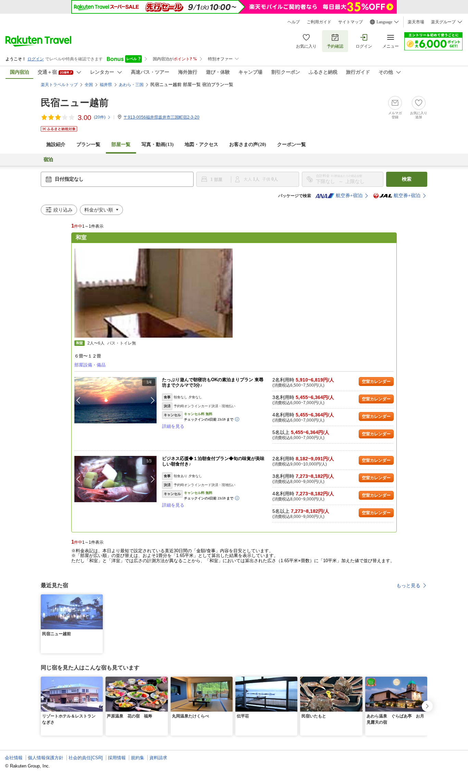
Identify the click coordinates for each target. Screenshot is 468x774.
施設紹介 (55, 144)
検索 (406, 179)
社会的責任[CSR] (86, 757)
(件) (100, 117)
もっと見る (408, 585)
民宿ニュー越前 (75, 102)
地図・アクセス (201, 144)
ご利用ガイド (319, 22)
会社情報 (14, 757)
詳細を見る (173, 426)
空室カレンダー (376, 381)
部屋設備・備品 (90, 364)
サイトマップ (350, 22)
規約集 (137, 757)
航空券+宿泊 (349, 195)
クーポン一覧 (291, 144)
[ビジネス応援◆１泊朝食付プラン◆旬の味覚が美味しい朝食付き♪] (115, 479)
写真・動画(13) (157, 144)
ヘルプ (293, 22)
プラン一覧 (88, 144)
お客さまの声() (247, 144)
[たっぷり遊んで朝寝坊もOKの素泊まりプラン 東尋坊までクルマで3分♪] (115, 400)
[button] (153, 400)
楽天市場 (416, 22)
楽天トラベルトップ (59, 84)
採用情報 (117, 757)
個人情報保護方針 (45, 757)
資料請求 (158, 757)
